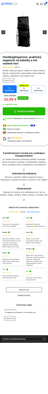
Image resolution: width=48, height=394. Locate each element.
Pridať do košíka (25, 111)
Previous (3, 32)
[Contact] (41, 4)
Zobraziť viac (8, 80)
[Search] (38, 4)
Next (45, 32)
